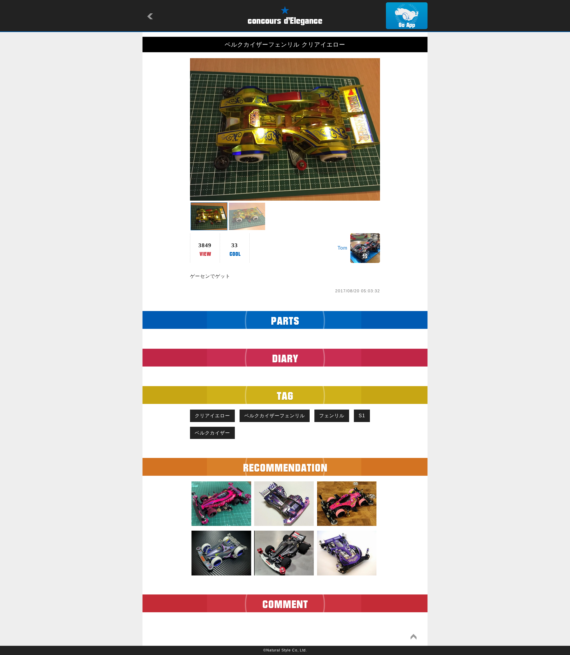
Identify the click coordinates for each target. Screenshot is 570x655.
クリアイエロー (212, 415)
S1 (362, 415)
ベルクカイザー (212, 432)
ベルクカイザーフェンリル (274, 415)
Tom (342, 247)
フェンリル (331, 415)
